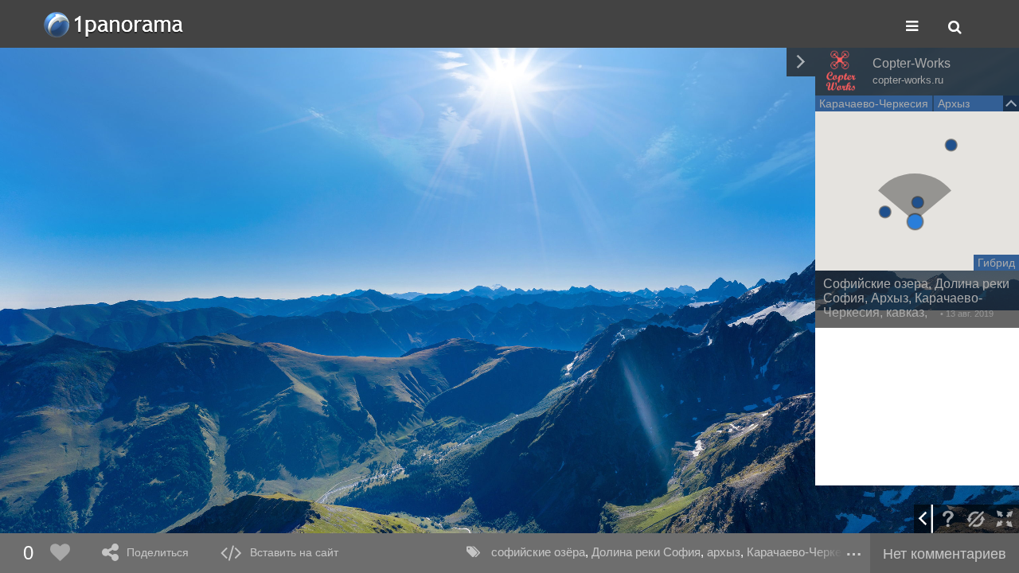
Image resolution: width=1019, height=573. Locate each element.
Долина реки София (646, 552)
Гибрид (996, 262)
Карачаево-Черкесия (804, 552)
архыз (723, 552)
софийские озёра (538, 552)
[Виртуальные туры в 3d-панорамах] (114, 24)
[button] (915, 221)
